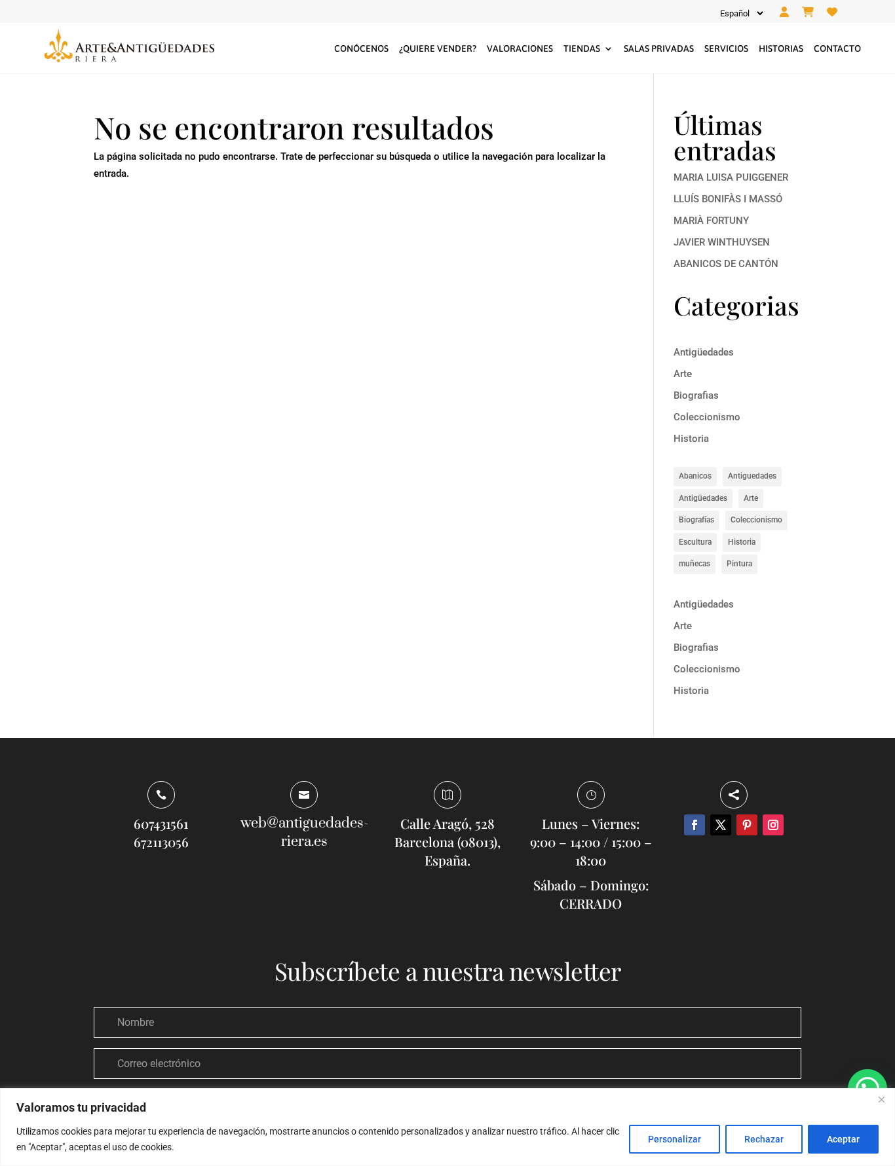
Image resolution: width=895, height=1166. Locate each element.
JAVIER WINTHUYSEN (722, 242)
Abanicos (695, 476)
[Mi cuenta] (784, 12)
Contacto (837, 48)
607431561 (161, 823)
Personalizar (674, 1139)
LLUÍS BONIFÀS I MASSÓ (728, 199)
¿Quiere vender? (437, 48)
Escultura (695, 542)
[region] (447, 1127)
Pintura (739, 563)
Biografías (696, 519)
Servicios (726, 48)
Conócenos (361, 48)
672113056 (161, 841)
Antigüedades (704, 352)
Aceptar (843, 1139)
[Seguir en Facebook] (694, 824)
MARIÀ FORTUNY (711, 221)
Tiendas (581, 48)
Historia (691, 439)
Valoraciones (520, 48)
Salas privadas (659, 48)
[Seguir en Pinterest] (746, 824)
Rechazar (764, 1139)
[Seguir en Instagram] (773, 824)
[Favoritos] (832, 12)
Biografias (696, 395)
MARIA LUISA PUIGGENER (731, 177)
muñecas (694, 563)
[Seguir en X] (720, 824)
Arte (683, 374)
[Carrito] (808, 12)
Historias (781, 48)
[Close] (881, 1099)
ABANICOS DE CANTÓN (726, 264)
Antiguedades (752, 476)
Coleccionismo (707, 417)
